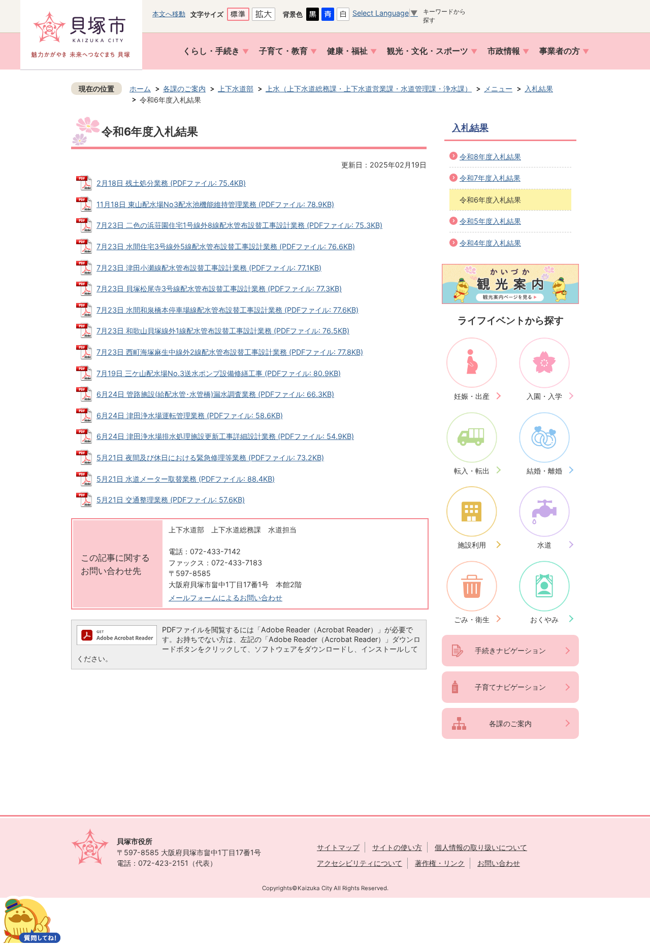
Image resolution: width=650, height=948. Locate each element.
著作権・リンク (440, 863)
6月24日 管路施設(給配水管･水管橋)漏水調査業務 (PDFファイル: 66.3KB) (215, 394)
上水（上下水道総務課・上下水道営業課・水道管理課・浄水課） (369, 88)
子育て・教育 (283, 51)
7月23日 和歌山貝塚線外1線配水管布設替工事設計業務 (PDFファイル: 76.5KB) (222, 330)
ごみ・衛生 (472, 619)
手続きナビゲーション (510, 650)
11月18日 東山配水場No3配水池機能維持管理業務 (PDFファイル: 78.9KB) (215, 204)
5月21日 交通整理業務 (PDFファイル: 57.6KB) (170, 499)
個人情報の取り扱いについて (481, 847)
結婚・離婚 (544, 470)
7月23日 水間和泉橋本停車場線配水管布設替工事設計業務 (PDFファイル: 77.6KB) (227, 310)
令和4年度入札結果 (490, 243)
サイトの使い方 (397, 847)
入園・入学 (544, 396)
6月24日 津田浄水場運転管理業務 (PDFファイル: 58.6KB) (189, 415)
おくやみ (544, 619)
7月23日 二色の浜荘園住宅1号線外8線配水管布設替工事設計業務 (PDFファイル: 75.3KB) (239, 225)
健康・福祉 (347, 51)
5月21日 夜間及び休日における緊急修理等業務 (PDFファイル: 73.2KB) (210, 457)
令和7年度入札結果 (490, 178)
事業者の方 (559, 51)
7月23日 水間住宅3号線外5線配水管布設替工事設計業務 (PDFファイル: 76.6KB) (225, 246)
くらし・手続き (211, 51)
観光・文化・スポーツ (427, 51)
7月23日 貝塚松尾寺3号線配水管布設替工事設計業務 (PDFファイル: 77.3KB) (219, 288)
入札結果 (539, 88)
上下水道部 (235, 88)
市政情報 (504, 51)
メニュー (498, 88)
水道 (544, 544)
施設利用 (472, 544)
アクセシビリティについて (359, 863)
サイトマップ (338, 847)
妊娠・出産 (472, 396)
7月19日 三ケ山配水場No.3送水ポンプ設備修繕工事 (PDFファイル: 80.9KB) (218, 373)
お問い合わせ (498, 863)
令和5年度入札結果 (490, 221)
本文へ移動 (168, 14)
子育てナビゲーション (510, 687)
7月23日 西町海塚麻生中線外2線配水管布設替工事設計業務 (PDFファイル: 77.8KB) (229, 352)
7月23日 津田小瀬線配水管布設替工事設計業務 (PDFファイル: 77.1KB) (208, 267)
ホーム (140, 88)
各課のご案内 (184, 88)
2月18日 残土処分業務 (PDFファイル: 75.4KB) (171, 183)
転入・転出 (472, 470)
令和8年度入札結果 (490, 156)
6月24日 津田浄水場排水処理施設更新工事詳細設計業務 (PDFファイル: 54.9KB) (225, 436)
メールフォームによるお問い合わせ (225, 597)
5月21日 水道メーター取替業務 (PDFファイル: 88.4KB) (185, 479)
